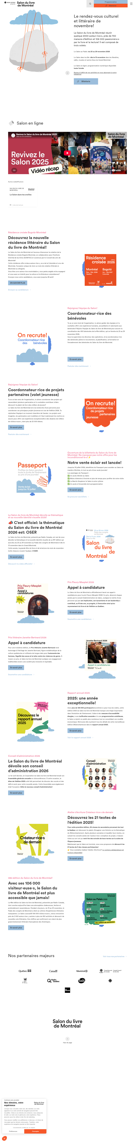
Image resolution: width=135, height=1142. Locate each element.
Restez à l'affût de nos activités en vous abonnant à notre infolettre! (95, 73)
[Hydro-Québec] (53, 980)
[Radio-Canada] (110, 980)
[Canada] (53, 971)
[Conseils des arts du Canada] (110, 971)
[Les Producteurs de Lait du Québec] (82, 980)
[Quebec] (25, 971)
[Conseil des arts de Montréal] (25, 980)
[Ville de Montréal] (82, 971)
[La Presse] (67, 990)
